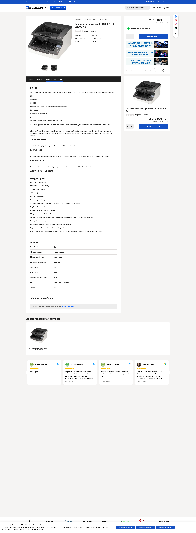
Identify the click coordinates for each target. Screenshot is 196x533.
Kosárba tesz (153, 36)
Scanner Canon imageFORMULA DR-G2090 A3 (38, 349)
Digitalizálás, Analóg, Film (91, 19)
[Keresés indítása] (147, 8)
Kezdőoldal (78, 19)
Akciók (28, 2)
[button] (168, 372)
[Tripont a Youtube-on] (176, 20)
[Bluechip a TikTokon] (176, 28)
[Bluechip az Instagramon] (176, 24)
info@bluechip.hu (165, 2)
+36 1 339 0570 (149, 2)
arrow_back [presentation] (30, 40)
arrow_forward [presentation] (70, 40)
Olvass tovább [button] (70, 381)
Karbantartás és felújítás (49, 2)
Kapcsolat (68, 2)
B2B (60, 2)
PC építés (36, 2)
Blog (75, 2)
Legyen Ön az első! (68, 306)
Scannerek (105, 19)
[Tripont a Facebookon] (176, 16)
